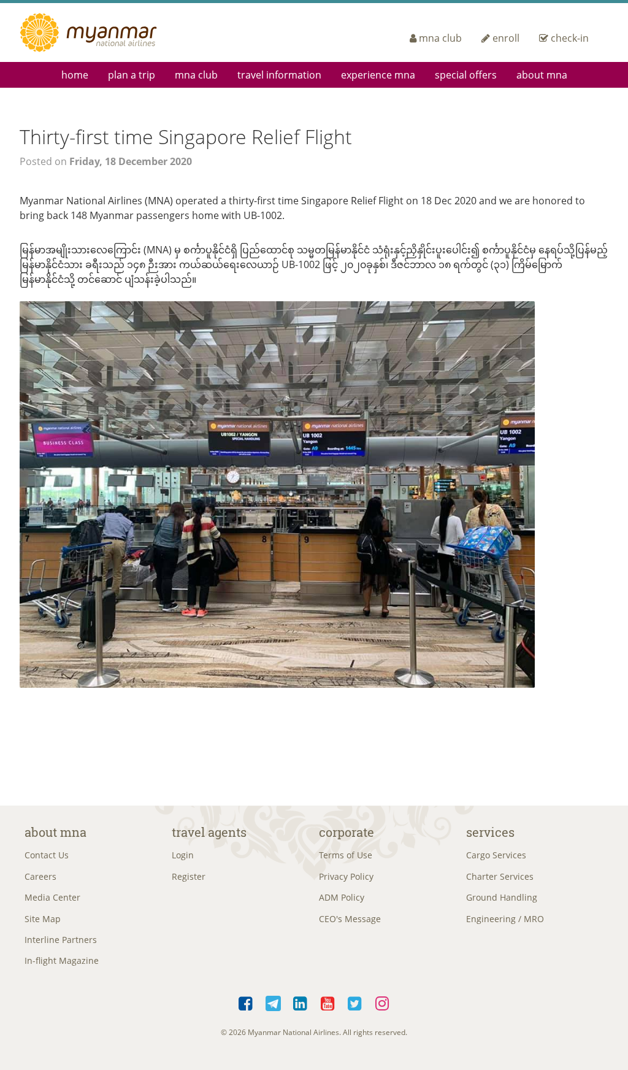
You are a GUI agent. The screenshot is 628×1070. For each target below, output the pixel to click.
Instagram (382, 1001)
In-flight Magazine (62, 960)
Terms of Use (345, 855)
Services (490, 832)
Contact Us (47, 855)
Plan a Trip (131, 75)
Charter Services (500, 876)
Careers (40, 876)
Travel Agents (209, 832)
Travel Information (279, 75)
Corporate (346, 832)
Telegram (273, 1001)
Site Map (43, 919)
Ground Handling (501, 897)
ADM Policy (341, 897)
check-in (570, 38)
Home (74, 75)
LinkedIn (300, 1001)
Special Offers (466, 75)
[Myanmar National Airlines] (103, 32)
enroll (505, 38)
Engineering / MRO (505, 919)
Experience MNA (378, 75)
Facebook (246, 1001)
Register (188, 876)
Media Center (52, 897)
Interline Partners (61, 939)
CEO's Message (350, 919)
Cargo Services (496, 855)
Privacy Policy (346, 876)
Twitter (355, 1001)
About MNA (541, 75)
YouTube (327, 1001)
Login (183, 855)
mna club (440, 38)
